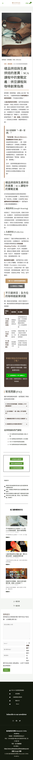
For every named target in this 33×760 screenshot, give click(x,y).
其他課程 (17, 693)
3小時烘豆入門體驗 (16, 286)
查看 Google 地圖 (16, 751)
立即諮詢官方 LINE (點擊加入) (17, 375)
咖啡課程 (9, 59)
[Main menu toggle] (2, 3)
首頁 (5, 64)
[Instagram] (13, 720)
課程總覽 (10, 64)
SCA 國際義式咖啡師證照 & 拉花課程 (19, 439)
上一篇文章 (16, 601)
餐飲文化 (17, 700)
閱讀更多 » (8, 537)
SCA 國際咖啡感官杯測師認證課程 (18, 444)
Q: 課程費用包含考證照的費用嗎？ (14, 424)
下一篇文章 (16, 606)
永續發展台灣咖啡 (17, 697)
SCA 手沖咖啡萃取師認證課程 (17, 441)
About (17, 704)
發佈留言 (4, 59)
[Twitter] (20, 720)
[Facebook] (16, 720)
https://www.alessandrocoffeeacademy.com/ (16, 748)
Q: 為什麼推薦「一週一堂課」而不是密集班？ (15, 412)
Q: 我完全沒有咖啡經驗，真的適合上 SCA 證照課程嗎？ (16, 405)
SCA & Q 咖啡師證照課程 (17, 690)
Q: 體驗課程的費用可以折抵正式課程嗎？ (15, 418)
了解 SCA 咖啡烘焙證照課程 (16, 281)
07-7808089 (18, 743)
